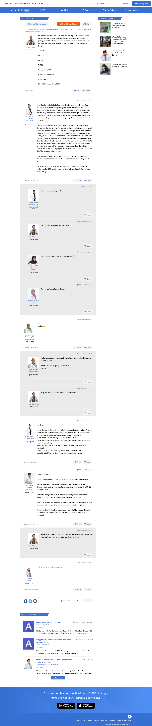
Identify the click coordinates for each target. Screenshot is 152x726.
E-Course (87, 10)
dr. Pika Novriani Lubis (33, 301)
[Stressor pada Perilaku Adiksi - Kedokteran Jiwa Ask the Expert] (28, 663)
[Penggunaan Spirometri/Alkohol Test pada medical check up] (28, 644)
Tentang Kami (80, 721)
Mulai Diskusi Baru (69, 24)
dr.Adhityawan (31, 47)
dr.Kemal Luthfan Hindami (49, 664)
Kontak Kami (126, 721)
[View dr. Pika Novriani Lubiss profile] (33, 293)
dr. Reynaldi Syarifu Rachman (29, 487)
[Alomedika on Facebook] (93, 717)
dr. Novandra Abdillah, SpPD (29, 336)
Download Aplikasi (141, 3)
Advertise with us (92, 721)
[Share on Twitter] (30, 601)
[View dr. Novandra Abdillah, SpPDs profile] (29, 327)
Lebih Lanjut (58, 678)
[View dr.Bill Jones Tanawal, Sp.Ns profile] (33, 195)
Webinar (65, 10)
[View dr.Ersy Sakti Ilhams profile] (29, 571)
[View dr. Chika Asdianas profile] (33, 260)
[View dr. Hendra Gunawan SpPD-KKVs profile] (29, 109)
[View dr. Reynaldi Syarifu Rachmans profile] (29, 478)
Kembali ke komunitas (37, 24)
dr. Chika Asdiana (34, 269)
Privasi (119, 721)
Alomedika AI (17, 10)
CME (42, 10)
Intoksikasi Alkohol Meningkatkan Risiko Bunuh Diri (119, 25)
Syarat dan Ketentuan (107, 721)
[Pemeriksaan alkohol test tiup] (28, 626)
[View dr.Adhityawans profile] (30, 39)
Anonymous (44, 625)
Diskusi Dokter (109, 10)
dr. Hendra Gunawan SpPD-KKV (29, 118)
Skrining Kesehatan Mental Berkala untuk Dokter (119, 53)
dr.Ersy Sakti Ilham (29, 579)
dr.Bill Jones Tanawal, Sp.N (34, 203)
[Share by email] (35, 601)
